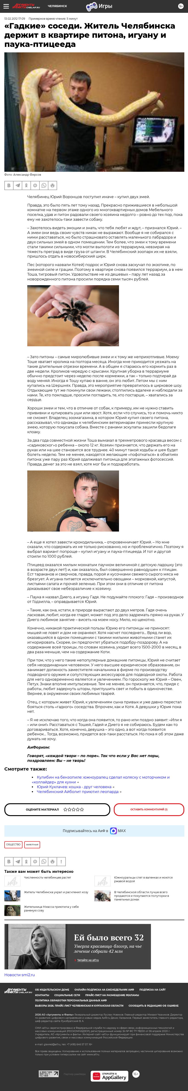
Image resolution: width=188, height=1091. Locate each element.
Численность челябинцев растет (47, 877)
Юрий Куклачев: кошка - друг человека (74, 787)
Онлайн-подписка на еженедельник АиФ (104, 989)
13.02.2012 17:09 (14, 18)
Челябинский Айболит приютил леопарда (78, 792)
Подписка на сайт (152, 989)
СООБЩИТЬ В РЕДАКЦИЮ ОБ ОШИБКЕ (154, 1005)
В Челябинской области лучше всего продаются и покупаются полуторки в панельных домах (141, 895)
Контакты (42, 995)
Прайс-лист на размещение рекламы (112, 995)
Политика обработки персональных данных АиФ (71, 1000)
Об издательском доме (52, 989)
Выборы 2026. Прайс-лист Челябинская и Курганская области (79, 1005)
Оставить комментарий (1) (149, 809)
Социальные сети (67, 995)
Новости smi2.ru (19, 975)
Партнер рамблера (75, 1074)
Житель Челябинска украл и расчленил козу (56, 892)
